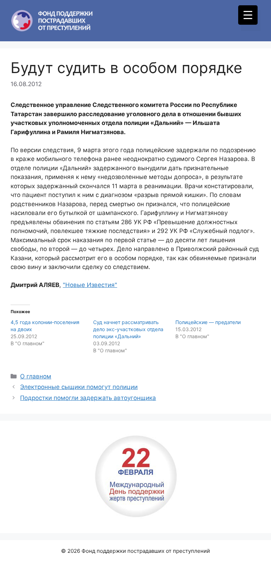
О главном (35, 376)
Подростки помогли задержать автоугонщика (88, 397)
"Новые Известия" (90, 284)
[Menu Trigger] (248, 15)
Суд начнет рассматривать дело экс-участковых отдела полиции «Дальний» (128, 329)
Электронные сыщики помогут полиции (79, 386)
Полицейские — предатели (208, 322)
